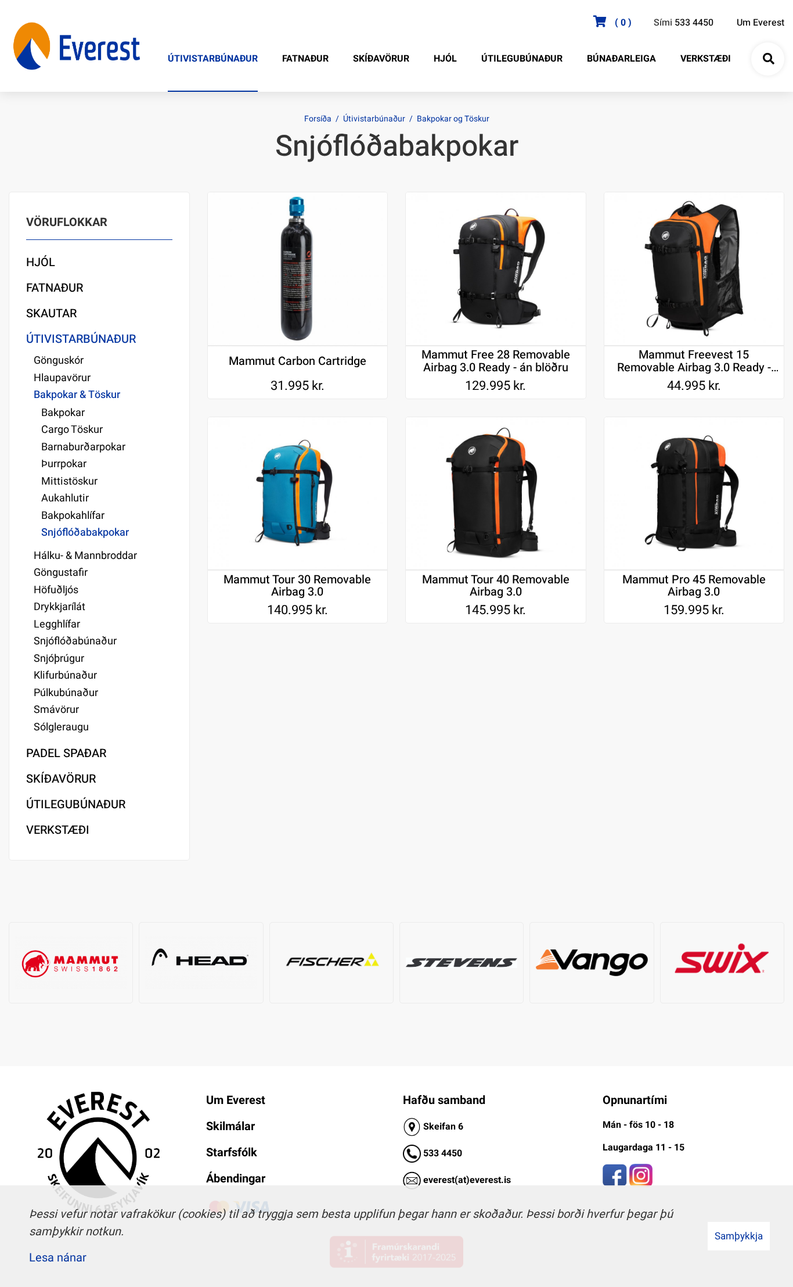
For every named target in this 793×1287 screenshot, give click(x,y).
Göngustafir (61, 572)
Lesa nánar (57, 1257)
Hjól (40, 262)
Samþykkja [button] (739, 1236)
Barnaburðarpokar (83, 447)
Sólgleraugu (61, 727)
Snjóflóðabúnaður (75, 641)
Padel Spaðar (66, 753)
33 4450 (445, 1153)
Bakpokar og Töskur (453, 119)
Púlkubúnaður (66, 693)
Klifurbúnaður (65, 675)
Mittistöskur (69, 481)
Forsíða (317, 119)
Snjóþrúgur (59, 658)
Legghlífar (57, 624)
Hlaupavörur (62, 378)
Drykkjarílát (59, 607)
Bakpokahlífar (72, 516)
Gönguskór (59, 360)
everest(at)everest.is (467, 1180)
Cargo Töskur (72, 430)
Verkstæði (57, 830)
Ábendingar (235, 1178)
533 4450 (694, 23)
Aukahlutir (65, 498)
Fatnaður (54, 287)
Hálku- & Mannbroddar (85, 556)
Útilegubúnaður (75, 804)
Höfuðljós (56, 590)
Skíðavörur (61, 778)
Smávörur (56, 710)
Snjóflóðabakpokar (85, 532)
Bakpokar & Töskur (77, 395)
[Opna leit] (768, 59)
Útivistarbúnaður (374, 119)
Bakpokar (63, 413)
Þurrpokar (63, 464)
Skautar (51, 313)
